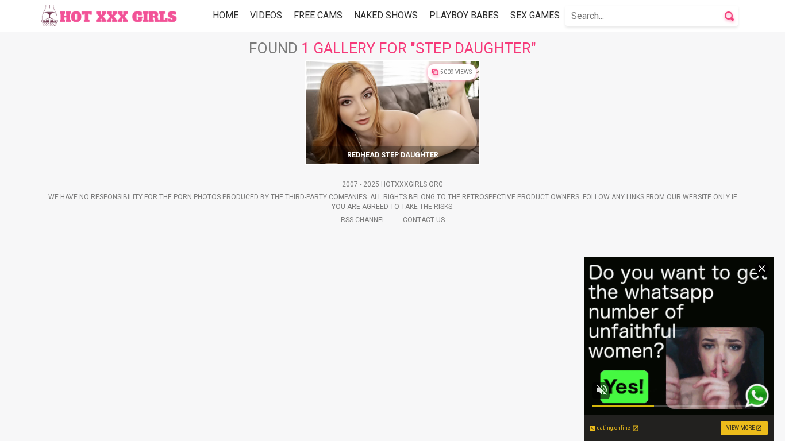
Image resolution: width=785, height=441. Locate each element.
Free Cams (318, 15)
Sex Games (535, 15)
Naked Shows (386, 15)
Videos (266, 15)
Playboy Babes (464, 15)
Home (225, 15)
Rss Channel (363, 220)
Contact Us (424, 220)
